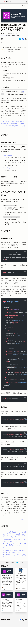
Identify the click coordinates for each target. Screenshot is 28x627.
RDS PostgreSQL (7, 155)
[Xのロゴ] (23, 620)
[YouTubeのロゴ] (26, 620)
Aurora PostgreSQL (8, 168)
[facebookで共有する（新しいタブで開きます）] (23, 39)
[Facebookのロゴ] (20, 620)
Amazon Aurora (16, 35)
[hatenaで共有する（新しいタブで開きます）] (20, 39)
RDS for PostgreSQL (7, 35)
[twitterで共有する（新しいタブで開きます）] (26, 39)
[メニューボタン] (2, 1)
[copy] (25, 251)
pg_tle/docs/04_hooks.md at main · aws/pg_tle (13, 519)
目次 (23, 5)
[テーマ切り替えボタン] (26, 2)
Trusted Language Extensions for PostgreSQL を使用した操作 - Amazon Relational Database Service (15, 546)
